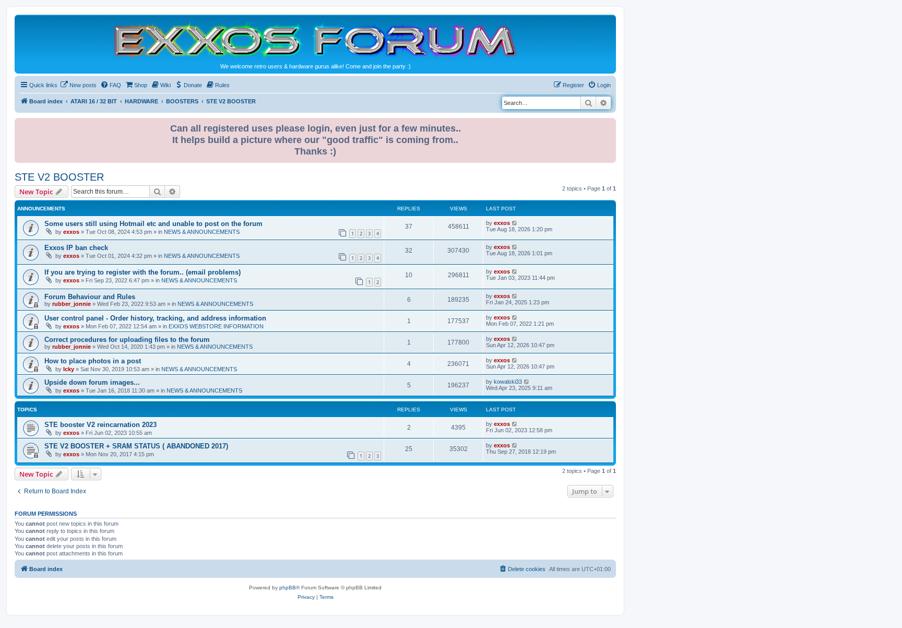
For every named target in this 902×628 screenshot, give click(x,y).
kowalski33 (508, 381)
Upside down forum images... (92, 382)
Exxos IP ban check (76, 248)
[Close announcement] (609, 124)
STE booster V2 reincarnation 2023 (100, 425)
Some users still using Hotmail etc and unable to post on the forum (153, 224)
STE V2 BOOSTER (59, 177)
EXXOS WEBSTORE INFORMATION (216, 326)
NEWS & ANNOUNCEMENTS (202, 232)
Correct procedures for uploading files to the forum (127, 339)
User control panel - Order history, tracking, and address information (155, 318)
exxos (71, 232)
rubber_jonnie (71, 304)
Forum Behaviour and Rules (89, 297)
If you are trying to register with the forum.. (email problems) (142, 272)
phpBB (287, 587)
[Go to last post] (515, 223)
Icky (68, 369)
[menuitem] (78, 85)
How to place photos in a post (92, 361)
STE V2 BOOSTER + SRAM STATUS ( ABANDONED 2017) (136, 446)
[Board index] (315, 40)
